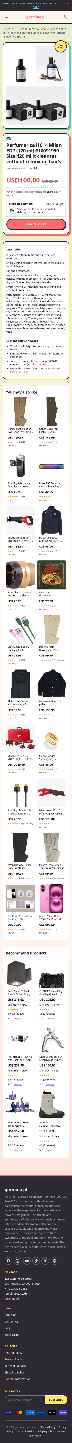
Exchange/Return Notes (22, 341)
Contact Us (11, 1321)
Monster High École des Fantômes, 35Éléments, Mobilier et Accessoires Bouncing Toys (19, 1124)
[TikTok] (36, 1261)
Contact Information (18, 1379)
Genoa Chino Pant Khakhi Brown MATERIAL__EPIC (48, 430)
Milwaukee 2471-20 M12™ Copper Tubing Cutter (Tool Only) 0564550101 (50, 812)
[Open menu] (6, 17)
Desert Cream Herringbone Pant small (48, 648)
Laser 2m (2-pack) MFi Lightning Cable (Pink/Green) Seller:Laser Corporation (19, 648)
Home (6, 29)
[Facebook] (8, 1261)
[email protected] (36, 364)
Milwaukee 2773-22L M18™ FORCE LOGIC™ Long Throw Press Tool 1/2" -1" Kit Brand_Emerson (20, 758)
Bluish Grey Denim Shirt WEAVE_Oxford (18, 703)
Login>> (18, 1018)
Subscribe (56, 1399)
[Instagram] (18, 1261)
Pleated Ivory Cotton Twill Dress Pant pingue (51, 867)
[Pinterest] (54, 1261)
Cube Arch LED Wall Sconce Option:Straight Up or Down (20, 993)
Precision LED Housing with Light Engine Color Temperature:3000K (20, 1058)
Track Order (12, 1335)
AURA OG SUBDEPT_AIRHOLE (49, 1124)
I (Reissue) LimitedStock (46, 594)
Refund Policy (13, 1353)
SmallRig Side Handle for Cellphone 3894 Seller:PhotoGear (19, 485)
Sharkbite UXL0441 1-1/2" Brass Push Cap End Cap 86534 (19, 594)
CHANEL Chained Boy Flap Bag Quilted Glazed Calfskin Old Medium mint (50, 993)
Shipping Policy (14, 1372)
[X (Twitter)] (45, 1261)
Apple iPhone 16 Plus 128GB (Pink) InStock (50, 918)
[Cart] (65, 17)
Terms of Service (15, 1366)
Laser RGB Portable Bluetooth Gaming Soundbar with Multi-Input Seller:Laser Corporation (50, 485)
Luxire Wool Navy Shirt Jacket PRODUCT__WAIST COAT (51, 703)
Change (58, 203)
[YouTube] (27, 1261)
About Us (10, 1315)
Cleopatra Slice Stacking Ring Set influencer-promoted (50, 758)
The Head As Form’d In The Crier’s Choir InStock (20, 918)
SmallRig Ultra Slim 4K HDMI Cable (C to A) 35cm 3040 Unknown (19, 812)
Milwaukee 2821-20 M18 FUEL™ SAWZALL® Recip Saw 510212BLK (20, 539)
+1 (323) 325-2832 (16, 1288)
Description (14, 249)
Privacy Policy (13, 1359)
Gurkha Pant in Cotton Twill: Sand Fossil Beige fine (20, 430)
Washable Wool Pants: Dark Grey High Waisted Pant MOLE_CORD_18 (19, 867)
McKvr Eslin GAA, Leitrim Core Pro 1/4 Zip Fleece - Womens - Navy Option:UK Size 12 (51, 539)
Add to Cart (36, 224)
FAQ (7, 1328)
